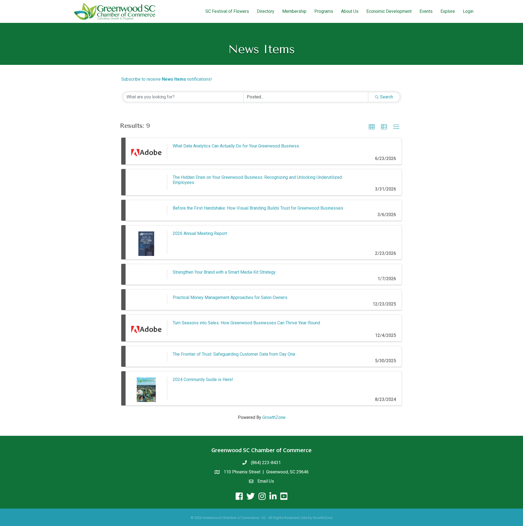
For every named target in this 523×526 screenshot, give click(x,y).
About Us (349, 11)
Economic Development (389, 11)
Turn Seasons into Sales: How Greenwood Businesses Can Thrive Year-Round (246, 322)
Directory (265, 11)
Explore (447, 11)
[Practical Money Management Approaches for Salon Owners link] (146, 300)
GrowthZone (273, 417)
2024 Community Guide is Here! (203, 379)
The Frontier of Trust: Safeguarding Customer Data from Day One (234, 354)
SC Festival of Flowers (227, 11)
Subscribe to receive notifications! (166, 79)
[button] (371, 127)
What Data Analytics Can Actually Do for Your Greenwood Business (236, 146)
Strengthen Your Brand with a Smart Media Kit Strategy (224, 272)
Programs (323, 11)
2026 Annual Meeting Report (200, 233)
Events (426, 11)
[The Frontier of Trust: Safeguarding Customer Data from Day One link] (146, 356)
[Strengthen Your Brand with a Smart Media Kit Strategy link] (146, 274)
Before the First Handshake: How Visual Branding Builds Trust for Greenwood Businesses (258, 208)
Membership (294, 11)
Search (386, 96)
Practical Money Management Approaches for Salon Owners (230, 297)
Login (468, 11)
